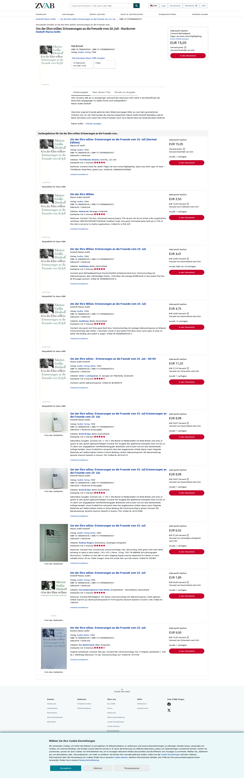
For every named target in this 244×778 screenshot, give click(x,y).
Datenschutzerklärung (116, 717)
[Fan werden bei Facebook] (169, 704)
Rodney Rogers (86, 542)
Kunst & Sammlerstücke (132, 14)
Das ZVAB (111, 704)
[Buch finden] (136, 5)
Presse (110, 708)
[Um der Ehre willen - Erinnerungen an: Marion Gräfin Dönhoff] (54, 403)
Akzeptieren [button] (65, 768)
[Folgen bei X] (169, 710)
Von (79, 64)
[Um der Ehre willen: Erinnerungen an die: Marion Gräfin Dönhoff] (54, 561)
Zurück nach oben (122, 691)
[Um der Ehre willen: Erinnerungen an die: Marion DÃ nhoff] (54, 184)
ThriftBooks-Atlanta (89, 159)
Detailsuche (41, 14)
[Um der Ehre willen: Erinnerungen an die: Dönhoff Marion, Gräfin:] (54, 617)
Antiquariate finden (167, 14)
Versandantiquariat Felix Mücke (94, 590)
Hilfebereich (142, 704)
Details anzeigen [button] (93, 123)
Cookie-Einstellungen (170, 754)
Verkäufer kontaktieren (79, 174)
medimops (84, 266)
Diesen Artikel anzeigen (179, 39)
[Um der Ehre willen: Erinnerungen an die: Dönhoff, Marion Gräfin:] (54, 432)
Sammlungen (68, 14)
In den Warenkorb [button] (188, 55)
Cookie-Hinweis (113, 726)
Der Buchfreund (86, 645)
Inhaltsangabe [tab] (80, 92)
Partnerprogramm (84, 708)
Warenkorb (51, 722)
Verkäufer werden (200, 14)
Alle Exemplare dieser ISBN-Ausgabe (88, 58)
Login (163, 6)
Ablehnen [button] (97, 768)
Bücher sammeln (97, 14)
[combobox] (101, 5)
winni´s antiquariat (88, 375)
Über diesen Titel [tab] (101, 92)
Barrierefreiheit (113, 731)
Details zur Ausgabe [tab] (125, 92)
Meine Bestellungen (55, 717)
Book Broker (85, 434)
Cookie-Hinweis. (121, 757)
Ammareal (84, 211)
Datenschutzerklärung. (89, 760)
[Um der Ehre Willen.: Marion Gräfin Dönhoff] (54, 238)
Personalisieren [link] (131, 768)
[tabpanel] (118, 110)
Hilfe (204, 6)
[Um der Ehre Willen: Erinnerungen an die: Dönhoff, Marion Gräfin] (54, 293)
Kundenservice (143, 708)
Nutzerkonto (175, 6)
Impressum (111, 713)
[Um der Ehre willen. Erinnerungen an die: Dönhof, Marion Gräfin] (54, 669)
